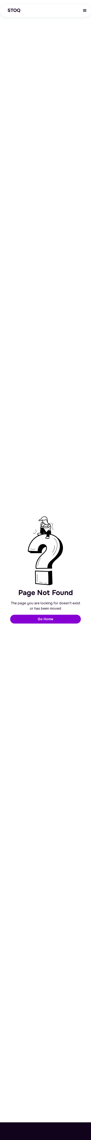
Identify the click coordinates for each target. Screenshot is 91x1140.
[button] (84, 10)
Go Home (45, 619)
